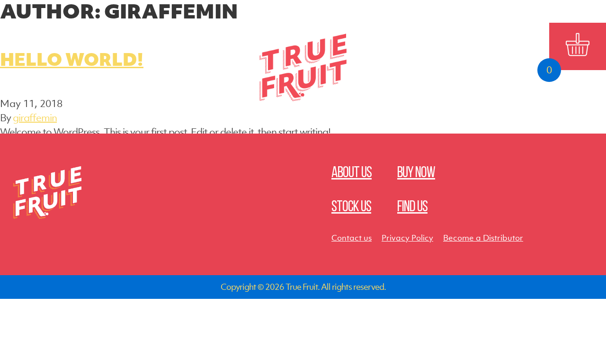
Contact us (351, 238)
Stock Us (468, 37)
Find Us (396, 37)
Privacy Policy (407, 238)
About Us (137, 37)
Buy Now (210, 37)
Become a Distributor (483, 238)
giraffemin (35, 117)
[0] (577, 46)
